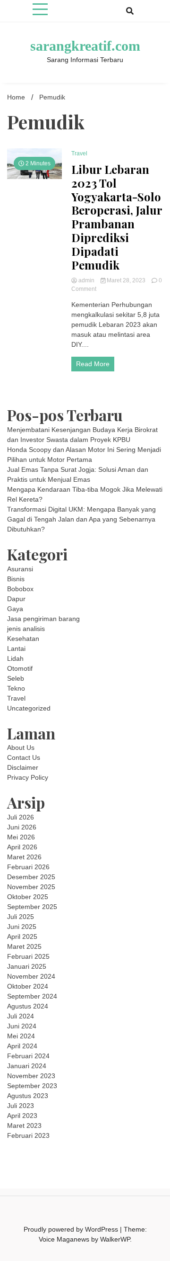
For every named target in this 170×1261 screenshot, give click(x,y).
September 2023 (32, 1086)
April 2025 (22, 936)
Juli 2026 (20, 817)
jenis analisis (26, 628)
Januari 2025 (26, 966)
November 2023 (31, 1076)
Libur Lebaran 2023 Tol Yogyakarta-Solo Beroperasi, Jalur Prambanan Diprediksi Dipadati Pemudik (116, 216)
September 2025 (32, 906)
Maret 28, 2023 (126, 280)
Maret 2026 (24, 857)
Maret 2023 (24, 1125)
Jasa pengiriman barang (43, 618)
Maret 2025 (24, 946)
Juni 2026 (21, 827)
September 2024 (32, 996)
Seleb (15, 678)
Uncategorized (29, 708)
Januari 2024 (26, 1066)
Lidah (15, 658)
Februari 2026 (28, 867)
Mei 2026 (21, 837)
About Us (20, 747)
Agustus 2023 (27, 1095)
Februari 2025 (28, 956)
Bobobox (20, 589)
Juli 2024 (20, 1016)
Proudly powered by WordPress (72, 1229)
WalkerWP (115, 1239)
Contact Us (23, 757)
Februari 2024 (28, 1056)
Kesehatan (23, 638)
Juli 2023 (20, 1105)
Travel (79, 153)
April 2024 (22, 1046)
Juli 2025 (20, 916)
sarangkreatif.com (85, 46)
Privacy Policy (27, 777)
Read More (93, 364)
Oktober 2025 (27, 897)
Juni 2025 (21, 926)
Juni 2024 (21, 1026)
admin (86, 280)
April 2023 (22, 1115)
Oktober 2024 (27, 986)
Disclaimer (22, 767)
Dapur (16, 599)
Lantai (16, 648)
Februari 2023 (28, 1135)
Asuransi (20, 569)
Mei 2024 (21, 1036)
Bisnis (16, 579)
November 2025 (31, 887)
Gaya (15, 608)
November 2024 (31, 976)
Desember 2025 (31, 877)
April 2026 (22, 847)
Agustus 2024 (27, 1006)
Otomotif (20, 668)
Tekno (16, 688)
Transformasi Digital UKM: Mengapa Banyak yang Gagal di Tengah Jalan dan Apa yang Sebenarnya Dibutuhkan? (81, 519)
